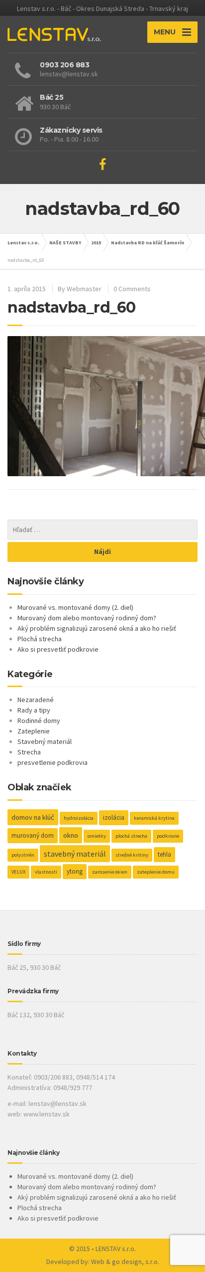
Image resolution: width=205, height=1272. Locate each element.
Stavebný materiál (44, 741)
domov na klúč (32, 817)
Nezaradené (35, 699)
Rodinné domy (38, 720)
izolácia (113, 817)
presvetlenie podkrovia (52, 762)
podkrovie (168, 836)
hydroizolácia (79, 818)
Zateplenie (33, 731)
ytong (75, 871)
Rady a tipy (33, 710)
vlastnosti (46, 872)
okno (70, 835)
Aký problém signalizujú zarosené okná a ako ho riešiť (96, 628)
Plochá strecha (39, 638)
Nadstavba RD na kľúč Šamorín (147, 242)
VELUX (18, 872)
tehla (164, 854)
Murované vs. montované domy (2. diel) (75, 607)
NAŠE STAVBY (65, 242)
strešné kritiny (131, 855)
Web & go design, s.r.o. (125, 1261)
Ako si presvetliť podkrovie (58, 649)
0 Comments (132, 288)
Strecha (29, 751)
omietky (97, 836)
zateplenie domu (156, 872)
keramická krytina (154, 818)
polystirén (22, 855)
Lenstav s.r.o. (23, 242)
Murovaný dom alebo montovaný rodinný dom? (86, 617)
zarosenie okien (109, 872)
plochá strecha (131, 836)
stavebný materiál (75, 854)
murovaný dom (32, 835)
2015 (96, 242)
